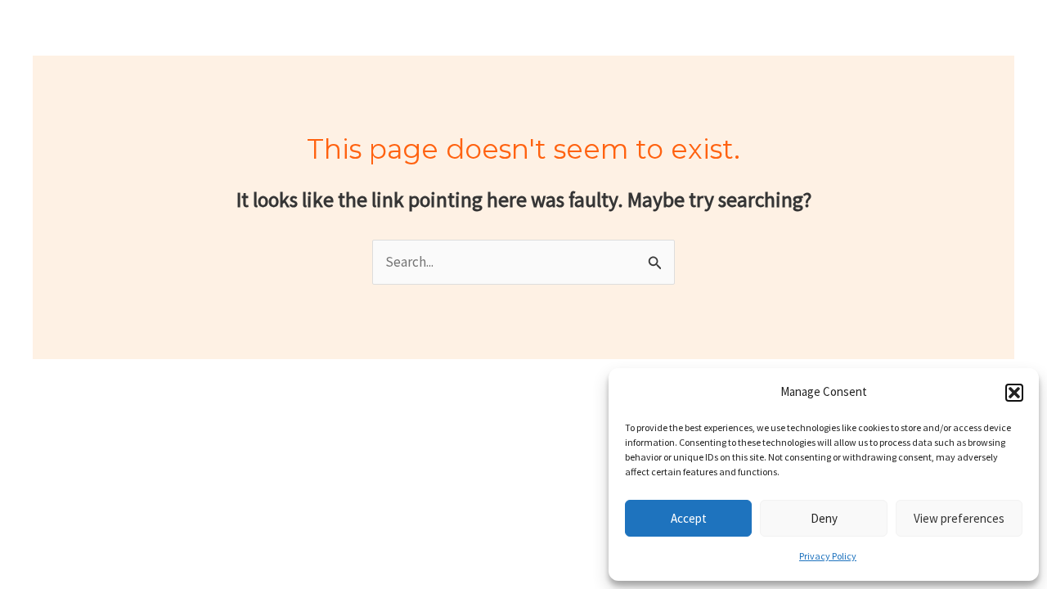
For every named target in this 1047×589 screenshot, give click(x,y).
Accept (689, 518)
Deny (824, 518)
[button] (1014, 392)
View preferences (959, 518)
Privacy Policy (827, 556)
